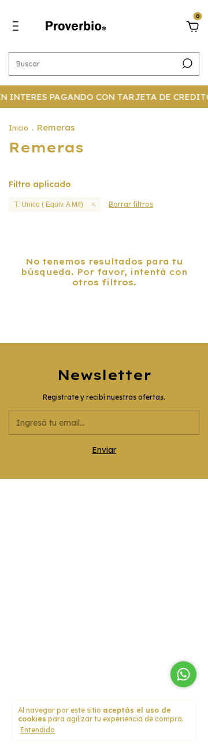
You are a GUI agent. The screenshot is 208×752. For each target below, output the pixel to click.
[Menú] (18, 28)
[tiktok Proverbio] (133, 567)
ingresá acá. (104, 658)
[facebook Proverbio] (104, 567)
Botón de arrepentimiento (104, 665)
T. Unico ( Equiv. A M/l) (48, 204)
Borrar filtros (131, 204)
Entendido (37, 729)
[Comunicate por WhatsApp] (183, 674)
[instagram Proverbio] (75, 567)
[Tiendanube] (104, 682)
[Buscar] (186, 64)
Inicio (18, 128)
